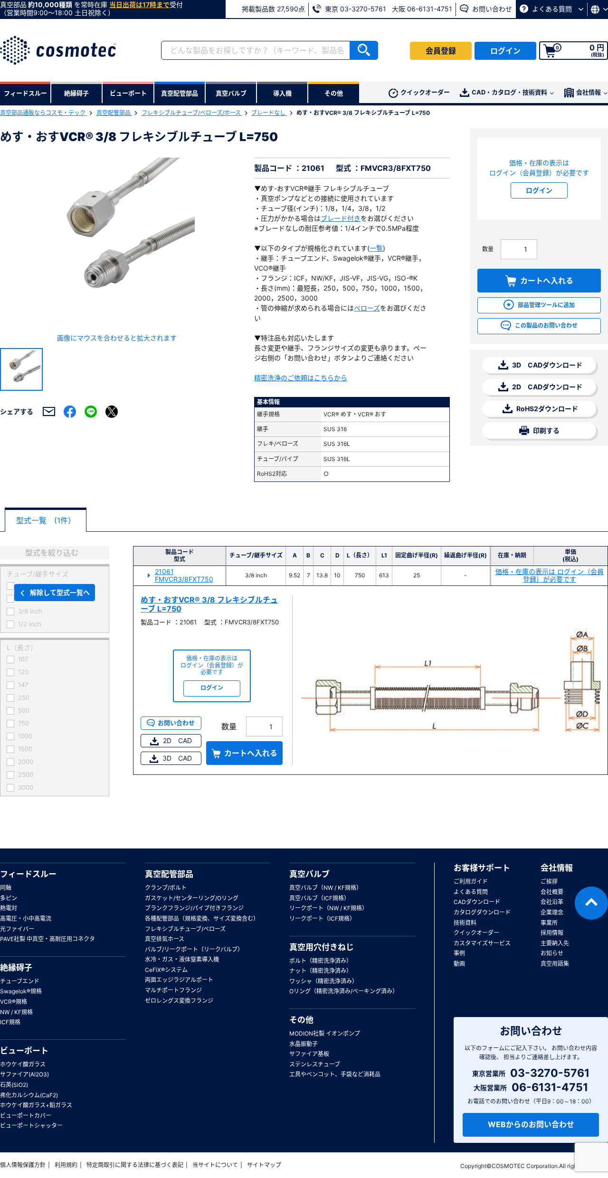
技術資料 (465, 922)
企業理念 (552, 912)
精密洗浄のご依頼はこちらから (300, 378)
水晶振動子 (303, 1043)
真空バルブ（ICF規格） (319, 898)
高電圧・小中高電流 (25, 918)
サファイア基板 (309, 1053)
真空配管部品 (114, 112)
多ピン (8, 898)
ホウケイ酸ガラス (23, 1064)
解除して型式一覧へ (60, 592)
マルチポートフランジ (173, 990)
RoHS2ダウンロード (546, 409)
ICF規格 (10, 1022)
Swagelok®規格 (21, 991)
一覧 (376, 248)
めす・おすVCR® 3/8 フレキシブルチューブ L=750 (209, 604)
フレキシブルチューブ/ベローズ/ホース (192, 112)
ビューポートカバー (25, 1115)
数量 (488, 249)
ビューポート (24, 1050)
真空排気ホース (164, 938)
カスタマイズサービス (482, 943)
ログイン (505, 51)
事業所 (549, 922)
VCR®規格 (13, 1001)
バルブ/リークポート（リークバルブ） (194, 949)
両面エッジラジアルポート (179, 979)
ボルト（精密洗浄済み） (320, 960)
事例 (459, 953)
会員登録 (441, 51)
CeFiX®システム (166, 969)
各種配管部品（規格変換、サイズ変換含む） (202, 918)
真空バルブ (309, 874)
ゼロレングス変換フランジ (179, 1000)
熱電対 (8, 908)
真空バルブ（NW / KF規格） (325, 887)
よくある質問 (552, 9)
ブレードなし (269, 112)
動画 (459, 963)
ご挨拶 (549, 881)
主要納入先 (555, 943)
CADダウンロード (477, 901)
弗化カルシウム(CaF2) (29, 1095)
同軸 (5, 887)
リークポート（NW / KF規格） (328, 908)
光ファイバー (17, 929)
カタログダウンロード (482, 912)
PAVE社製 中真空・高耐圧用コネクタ (47, 938)
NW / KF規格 (16, 1012)
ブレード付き (341, 218)
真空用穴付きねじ (321, 947)
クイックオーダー (425, 92)
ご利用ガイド (471, 881)
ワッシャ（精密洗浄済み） (323, 981)
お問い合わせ (491, 9)
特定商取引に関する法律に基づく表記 (134, 1165)
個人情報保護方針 (23, 1165)
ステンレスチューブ (314, 1064)
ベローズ (367, 308)
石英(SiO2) (14, 1084)
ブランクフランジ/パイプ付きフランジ (194, 908)
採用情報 (552, 932)
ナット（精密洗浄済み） (320, 970)
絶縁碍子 (16, 967)
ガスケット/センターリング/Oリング (191, 898)
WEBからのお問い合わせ (531, 1124)
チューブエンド (19, 981)
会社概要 (552, 891)
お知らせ (552, 953)
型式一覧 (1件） (46, 520)
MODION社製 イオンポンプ (324, 1033)
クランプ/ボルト (166, 887)
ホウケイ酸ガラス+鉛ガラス (36, 1105)
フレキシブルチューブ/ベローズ (185, 929)
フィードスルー (28, 874)
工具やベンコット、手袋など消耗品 (334, 1074)
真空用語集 (555, 963)
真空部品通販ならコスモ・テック (43, 112)
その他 (301, 1020)
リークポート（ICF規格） (322, 918)
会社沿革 (552, 901)
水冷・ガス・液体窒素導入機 (182, 959)
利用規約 (66, 1165)
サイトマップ (264, 1165)
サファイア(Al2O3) (24, 1074)
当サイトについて (215, 1165)
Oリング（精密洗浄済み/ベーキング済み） (343, 991)
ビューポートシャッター (31, 1125)
